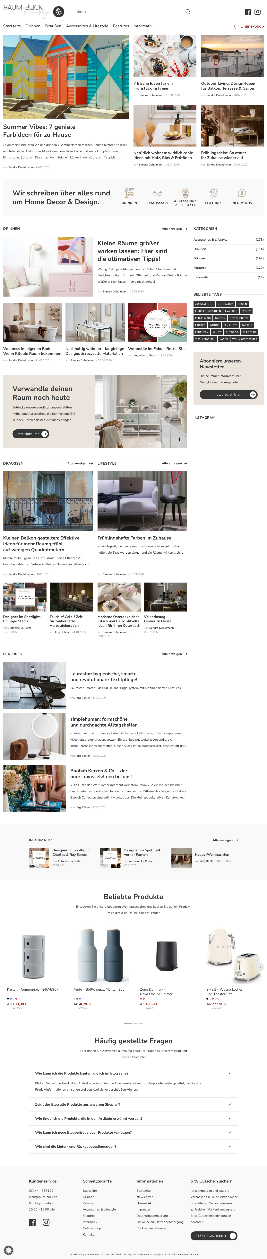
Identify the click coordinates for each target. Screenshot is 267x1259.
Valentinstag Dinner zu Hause (157, 619)
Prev (259, 966)
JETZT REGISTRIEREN (211, 1236)
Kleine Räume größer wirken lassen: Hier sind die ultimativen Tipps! (132, 251)
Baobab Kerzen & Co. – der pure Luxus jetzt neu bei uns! (101, 774)
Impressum (144, 1209)
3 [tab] (141, 1023)
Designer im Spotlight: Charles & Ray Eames (71, 852)
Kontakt (88, 1234)
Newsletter (145, 1197)
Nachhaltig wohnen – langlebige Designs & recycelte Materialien (94, 351)
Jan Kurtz (230, 325)
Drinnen (33, 26)
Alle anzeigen (172, 229)
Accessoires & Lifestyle (87, 26)
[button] (8, 1250)
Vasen (224, 339)
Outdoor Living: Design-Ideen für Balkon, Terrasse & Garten (228, 86)
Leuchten (201, 332)
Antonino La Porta (144, 355)
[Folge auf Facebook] (248, 12)
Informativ (143, 26)
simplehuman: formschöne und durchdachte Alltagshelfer (103, 722)
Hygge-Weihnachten (212, 854)
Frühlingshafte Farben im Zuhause (134, 538)
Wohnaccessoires (244, 339)
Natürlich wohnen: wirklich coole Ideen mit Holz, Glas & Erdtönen (163, 155)
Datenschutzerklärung (152, 1216)
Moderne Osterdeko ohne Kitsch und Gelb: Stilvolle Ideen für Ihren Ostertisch (119, 621)
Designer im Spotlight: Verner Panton (142, 852)
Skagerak (249, 332)
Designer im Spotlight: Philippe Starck (21, 619)
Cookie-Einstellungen (152, 1228)
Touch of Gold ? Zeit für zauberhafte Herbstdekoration (66, 621)
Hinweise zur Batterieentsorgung (160, 1222)
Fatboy (246, 311)
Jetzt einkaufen (27, 434)
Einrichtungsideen (208, 311)
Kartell (246, 325)
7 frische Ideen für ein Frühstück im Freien (153, 86)
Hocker (200, 325)
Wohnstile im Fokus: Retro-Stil (156, 348)
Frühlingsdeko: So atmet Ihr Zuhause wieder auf (223, 155)
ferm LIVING (203, 318)
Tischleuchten (205, 339)
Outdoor (232, 332)
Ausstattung (204, 304)
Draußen (53, 26)
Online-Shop (252, 26)
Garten (220, 318)
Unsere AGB (146, 1203)
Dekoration (226, 304)
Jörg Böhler (62, 632)
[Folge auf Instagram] (257, 12)
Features (121, 26)
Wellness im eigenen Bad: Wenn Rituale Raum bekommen (32, 351)
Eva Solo (231, 311)
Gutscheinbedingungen (214, 1216)
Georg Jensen (238, 318)
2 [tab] (135, 1023)
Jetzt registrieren (229, 394)
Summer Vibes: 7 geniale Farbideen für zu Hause (39, 131)
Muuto (217, 332)
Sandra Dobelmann (20, 167)
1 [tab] (128, 1023)
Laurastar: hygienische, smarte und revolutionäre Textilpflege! (103, 677)
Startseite (12, 26)
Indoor (215, 325)
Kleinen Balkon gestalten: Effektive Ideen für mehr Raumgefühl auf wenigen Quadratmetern (41, 544)
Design (242, 304)
